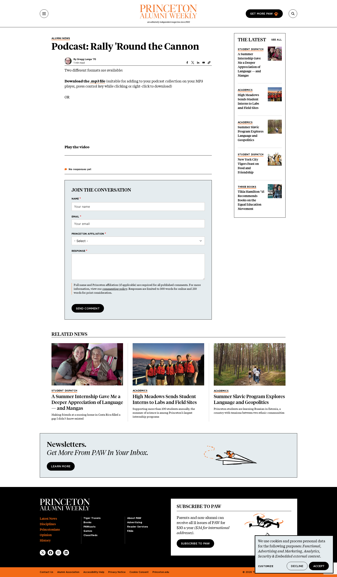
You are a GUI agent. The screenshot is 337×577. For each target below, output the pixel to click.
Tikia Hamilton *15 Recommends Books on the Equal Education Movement (251, 200)
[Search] (293, 13)
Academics (245, 90)
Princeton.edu (161, 572)
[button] (209, 63)
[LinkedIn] (66, 553)
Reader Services (137, 527)
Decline (297, 566)
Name (75, 199)
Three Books (247, 187)
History (45, 540)
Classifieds (90, 535)
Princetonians (50, 529)
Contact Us (46, 572)
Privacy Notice (117, 572)
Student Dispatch (250, 49)
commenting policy (114, 289)
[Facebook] (50, 553)
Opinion (46, 535)
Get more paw (261, 13)
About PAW (134, 518)
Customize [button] (265, 566)
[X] (42, 553)
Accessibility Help (93, 572)
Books (87, 522)
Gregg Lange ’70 (86, 59)
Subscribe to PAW (195, 543)
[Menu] (44, 13)
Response (78, 251)
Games (87, 531)
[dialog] (294, 554)
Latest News (48, 518)
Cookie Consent (139, 572)
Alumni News (60, 38)
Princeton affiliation (88, 234)
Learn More (60, 466)
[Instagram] (58, 553)
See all (276, 40)
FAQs (130, 531)
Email (75, 217)
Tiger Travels (92, 518)
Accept (319, 566)
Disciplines (48, 524)
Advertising (134, 522)
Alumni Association (68, 572)
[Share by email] (204, 63)
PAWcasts (89, 527)
